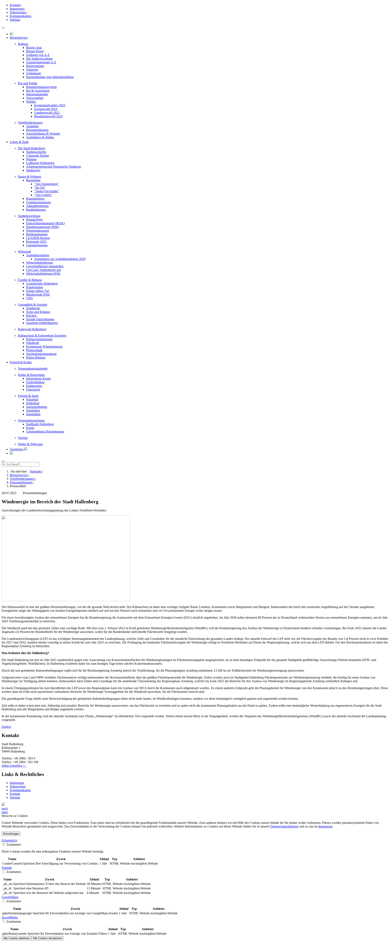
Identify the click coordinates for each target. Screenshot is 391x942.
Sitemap (15, 19)
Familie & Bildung (30, 280)
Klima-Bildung (35, 357)
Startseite (36, 471)
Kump (30, 428)
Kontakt (15, 793)
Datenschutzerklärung (284, 826)
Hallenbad (32, 403)
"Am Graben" (43, 195)
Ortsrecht (32, 69)
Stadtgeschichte (36, 152)
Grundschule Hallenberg (42, 283)
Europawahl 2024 (45, 109)
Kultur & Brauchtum (31, 375)
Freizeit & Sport (28, 396)
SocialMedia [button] (10, 917)
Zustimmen (13, 844)
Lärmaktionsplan (37, 245)
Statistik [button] (7, 867)
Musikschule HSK (38, 294)
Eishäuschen (34, 386)
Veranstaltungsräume (31, 420)
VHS (29, 298)
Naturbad (32, 399)
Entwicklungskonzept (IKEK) (45, 223)
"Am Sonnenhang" (46, 184)
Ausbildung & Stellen (40, 137)
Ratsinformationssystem (41, 87)
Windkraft (32, 343)
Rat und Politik (27, 83)
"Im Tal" (39, 187)
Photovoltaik (34, 350)
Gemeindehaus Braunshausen (45, 431)
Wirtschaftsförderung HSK (43, 273)
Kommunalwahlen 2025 (49, 105)
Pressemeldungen (37, 130)
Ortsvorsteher (34, 98)
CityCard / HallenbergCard (43, 270)
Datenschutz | (18, 12)
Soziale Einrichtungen (40, 319)
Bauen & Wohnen (29, 176)
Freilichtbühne (35, 382)
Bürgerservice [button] (19, 37)
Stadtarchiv (33, 170)
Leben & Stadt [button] (19, 142)
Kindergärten (34, 287)
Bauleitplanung (36, 209)
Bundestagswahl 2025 (48, 116)
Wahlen (31, 101)
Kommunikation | (21, 16)
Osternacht (33, 389)
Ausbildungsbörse (37, 255)
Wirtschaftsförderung (39, 262)
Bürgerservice (19, 475)
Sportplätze (33, 414)
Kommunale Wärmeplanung (44, 346)
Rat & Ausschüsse (37, 90)
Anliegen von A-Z (38, 55)
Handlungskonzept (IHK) (42, 227)
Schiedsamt (33, 73)
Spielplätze (33, 410)
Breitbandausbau (37, 234)
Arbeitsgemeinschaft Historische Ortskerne (53, 166)
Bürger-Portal (35, 51)
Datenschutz (18, 786)
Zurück (6, 726)
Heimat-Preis (34, 219)
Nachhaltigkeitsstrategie (41, 354)
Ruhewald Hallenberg (32, 329)
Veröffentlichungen (30, 122)
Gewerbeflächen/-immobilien (45, 266)
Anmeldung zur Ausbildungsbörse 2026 (60, 259)
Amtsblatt (32, 126)
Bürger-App (34, 47)
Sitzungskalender (37, 94)
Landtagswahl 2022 (47, 112)
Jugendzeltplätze (36, 407)
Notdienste (33, 308)
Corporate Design (37, 155)
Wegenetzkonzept (37, 230)
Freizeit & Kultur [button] (21, 362)
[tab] (195, 840)
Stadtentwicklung (29, 216)
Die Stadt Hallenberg (31, 148)
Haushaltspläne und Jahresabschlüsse (50, 77)
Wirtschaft (24, 251)
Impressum (17, 782)
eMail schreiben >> (14, 765)
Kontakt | (16, 5)
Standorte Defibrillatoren (42, 323)
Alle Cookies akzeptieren (47, 938)
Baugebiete (33, 180)
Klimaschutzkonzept (39, 339)
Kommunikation (20, 790)
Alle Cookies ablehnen (16, 938)
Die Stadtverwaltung (39, 58)
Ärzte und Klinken (38, 312)
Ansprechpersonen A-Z (41, 62)
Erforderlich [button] (9, 840)
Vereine (23, 438)
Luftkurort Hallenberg (40, 163)
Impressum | (17, 8)
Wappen (31, 159)
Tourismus (17, 449)
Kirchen (31, 315)
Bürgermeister (35, 66)
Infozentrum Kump (38, 378)
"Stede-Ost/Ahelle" (46, 191)
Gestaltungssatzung (38, 202)
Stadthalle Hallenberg (40, 424)
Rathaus (23, 44)
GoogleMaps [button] (10, 897)
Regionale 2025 (36, 241)
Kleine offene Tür (37, 291)
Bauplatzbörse (35, 198)
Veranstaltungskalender (33, 368)
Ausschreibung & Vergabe (43, 133)
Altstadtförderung (37, 206)
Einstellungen (11, 833)
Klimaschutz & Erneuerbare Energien (42, 335)
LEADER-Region (38, 238)
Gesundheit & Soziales (32, 304)
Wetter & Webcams (30, 444)
